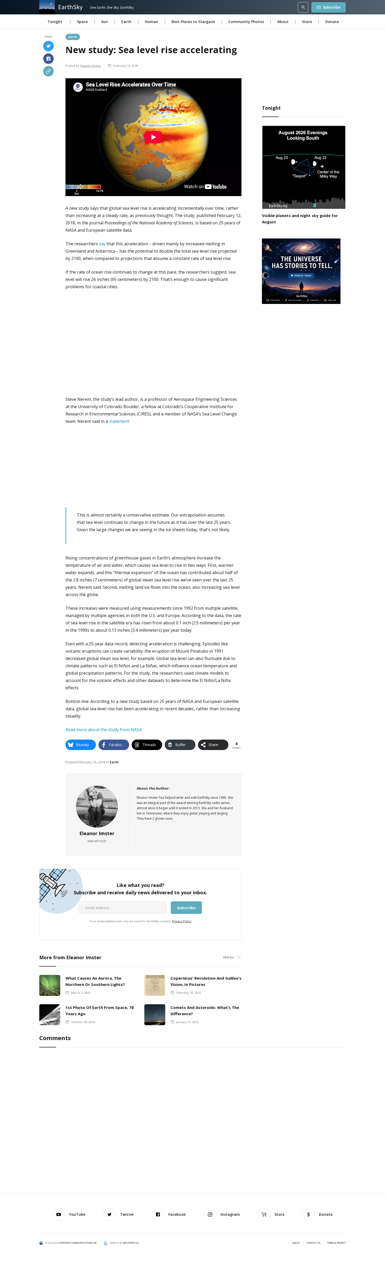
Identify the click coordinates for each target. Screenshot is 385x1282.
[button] (55, 21)
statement (119, 421)
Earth (126, 21)
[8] (301, 270)
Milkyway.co (131, 1243)
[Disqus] (192, 1121)
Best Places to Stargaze (193, 21)
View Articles (96, 841)
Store (307, 21)
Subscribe (331, 7)
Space (82, 21)
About (283, 21)
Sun (104, 21)
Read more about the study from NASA (103, 729)
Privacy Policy (181, 921)
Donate (332, 21)
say (102, 244)
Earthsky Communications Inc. (78, 1243)
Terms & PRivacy (336, 1243)
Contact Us (313, 1243)
